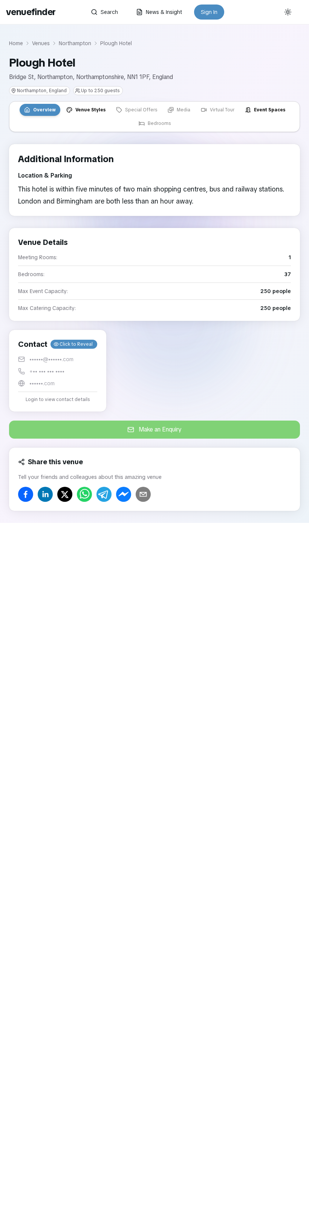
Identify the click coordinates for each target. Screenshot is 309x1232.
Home (16, 43)
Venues (41, 43)
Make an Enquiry (160, 429)
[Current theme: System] (288, 12)
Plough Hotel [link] (116, 43)
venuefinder (30, 12)
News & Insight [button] (164, 12)
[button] (57, 371)
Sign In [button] (209, 12)
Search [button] (109, 12)
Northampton (75, 43)
